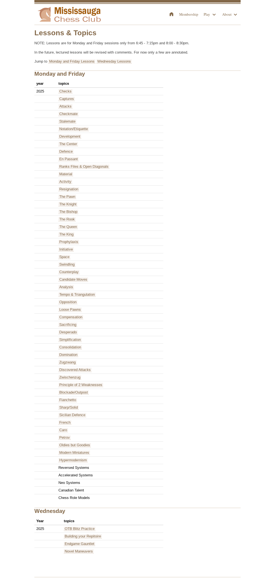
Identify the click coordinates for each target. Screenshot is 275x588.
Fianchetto (67, 400)
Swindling (67, 264)
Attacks (65, 106)
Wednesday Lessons (114, 61)
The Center (68, 144)
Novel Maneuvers (79, 551)
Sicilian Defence (72, 415)
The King (66, 234)
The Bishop (68, 212)
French (64, 422)
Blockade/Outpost (73, 392)
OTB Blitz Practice (80, 529)
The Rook (67, 219)
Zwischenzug (69, 377)
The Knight (67, 204)
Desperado (68, 332)
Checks (65, 91)
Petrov (64, 438)
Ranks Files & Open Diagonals (83, 167)
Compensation (70, 317)
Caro (63, 430)
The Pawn (67, 197)
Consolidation (70, 347)
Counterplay (69, 272)
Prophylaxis (68, 242)
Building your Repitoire (83, 536)
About (227, 14)
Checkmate (68, 114)
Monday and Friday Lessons (72, 61)
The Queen (68, 227)
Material (65, 174)
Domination (68, 355)
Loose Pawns (70, 310)
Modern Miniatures (74, 453)
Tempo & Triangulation (77, 294)
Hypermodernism (73, 460)
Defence (66, 151)
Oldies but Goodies (74, 445)
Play (207, 14)
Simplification (70, 340)
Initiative (66, 249)
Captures (66, 99)
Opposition (67, 302)
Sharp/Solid (68, 407)
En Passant (68, 159)
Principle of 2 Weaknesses (80, 385)
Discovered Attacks (75, 370)
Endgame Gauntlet (79, 544)
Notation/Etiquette (73, 129)
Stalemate (67, 121)
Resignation (68, 189)
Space (64, 257)
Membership (188, 14)
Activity (65, 182)
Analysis (66, 287)
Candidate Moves (73, 279)
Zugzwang (67, 362)
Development (69, 136)
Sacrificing (67, 325)
